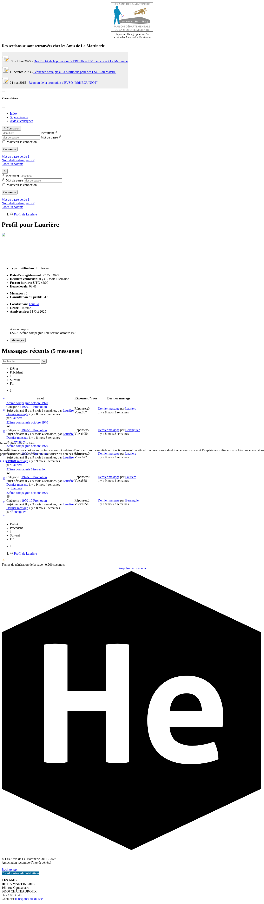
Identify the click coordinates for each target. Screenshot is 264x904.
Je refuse (10, 461)
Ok (2, 461)
